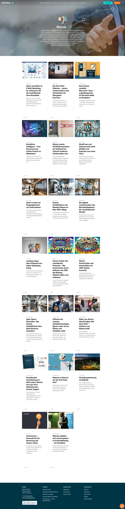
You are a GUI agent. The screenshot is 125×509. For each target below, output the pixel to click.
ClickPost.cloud (47, 489)
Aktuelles (78, 63)
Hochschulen (52, 238)
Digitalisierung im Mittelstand (29, 63)
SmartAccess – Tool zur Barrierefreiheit (49, 499)
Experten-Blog (52, 63)
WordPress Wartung (48, 494)
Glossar (86, 496)
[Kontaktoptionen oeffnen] (122, 506)
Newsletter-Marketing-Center (50, 492)
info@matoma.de (30, 498)
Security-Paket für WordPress (50, 496)
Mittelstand (66, 489)
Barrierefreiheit (88, 499)
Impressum (87, 492)
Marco (26, 117)
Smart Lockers (26, 180)
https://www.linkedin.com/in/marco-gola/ (62, 45)
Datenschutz (87, 494)
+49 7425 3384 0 (28, 496)
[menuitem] (122, 2)
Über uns (86, 489)
